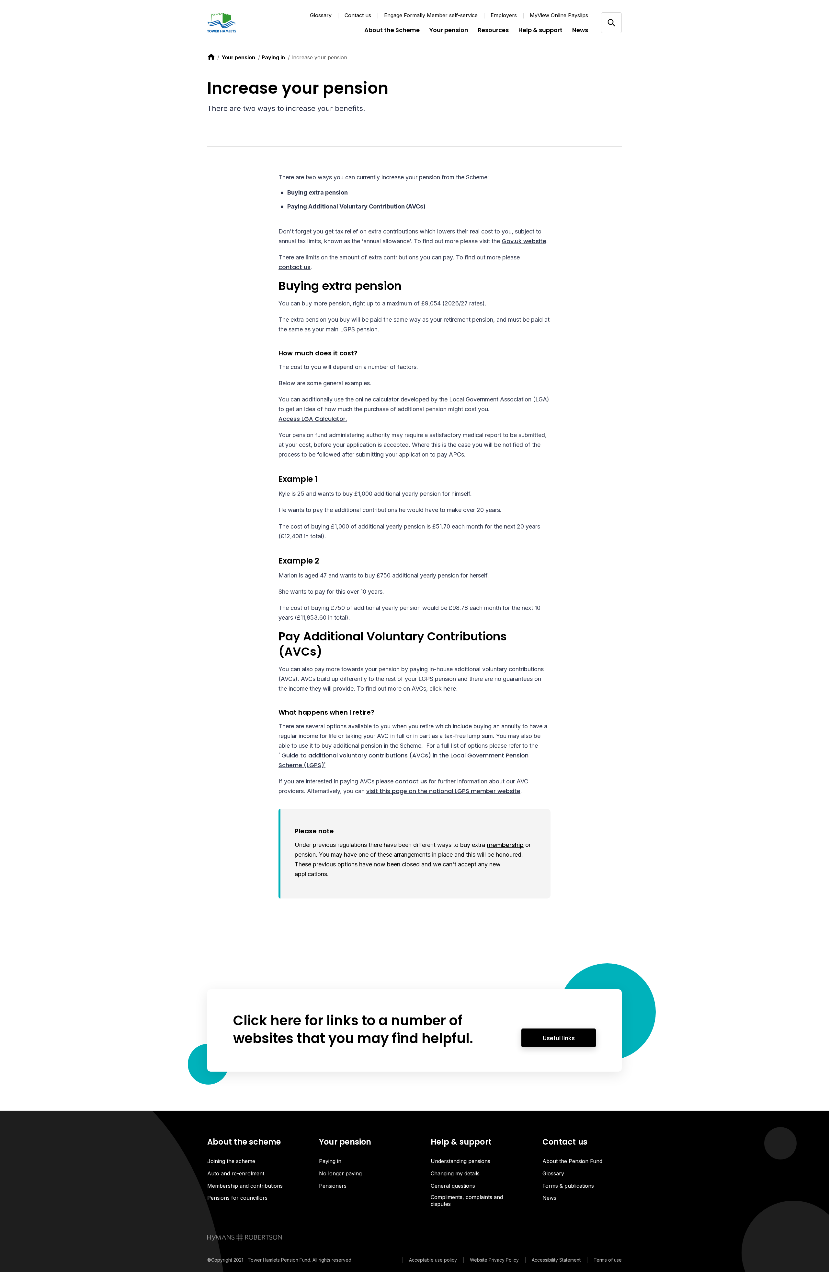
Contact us (358, 15)
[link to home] (211, 57)
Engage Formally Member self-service (431, 15)
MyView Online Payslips (559, 15)
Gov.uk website (524, 241)
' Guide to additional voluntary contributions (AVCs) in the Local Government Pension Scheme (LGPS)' (403, 760)
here (449, 688)
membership (505, 845)
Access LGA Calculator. (312, 419)
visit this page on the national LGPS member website (443, 791)
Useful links (559, 1038)
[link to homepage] (244, 1237)
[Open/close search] (611, 22)
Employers (504, 15)
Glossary (321, 15)
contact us (294, 267)
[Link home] (246, 22)
